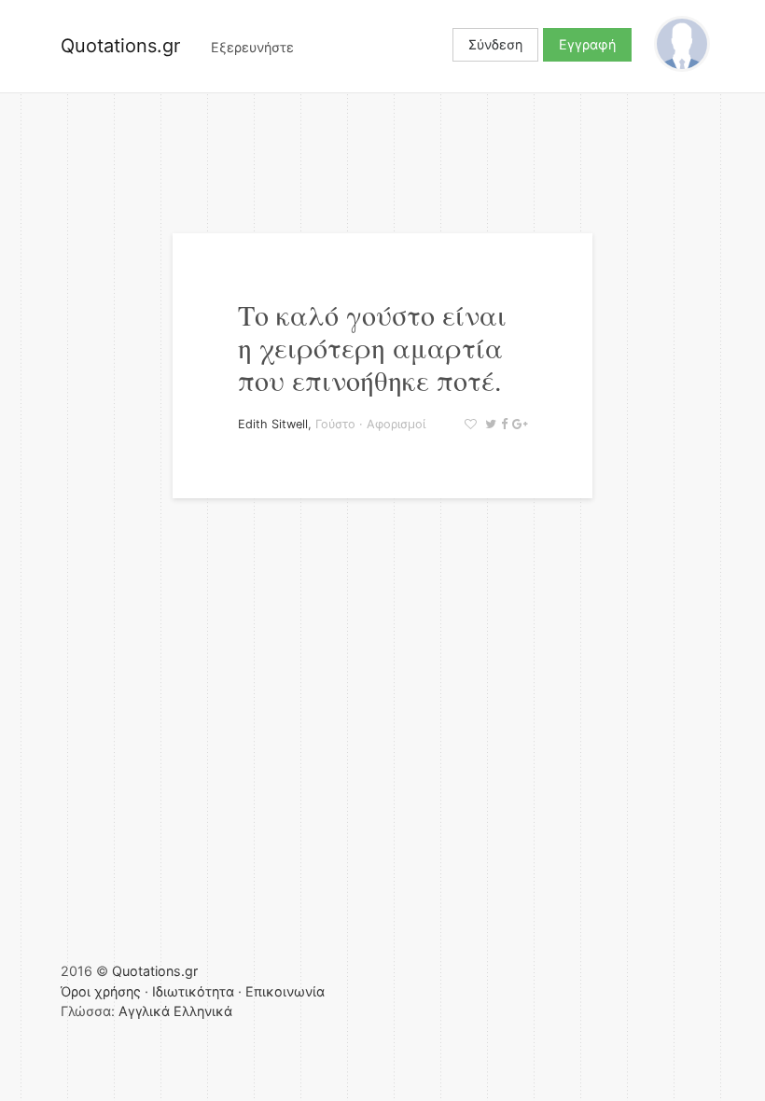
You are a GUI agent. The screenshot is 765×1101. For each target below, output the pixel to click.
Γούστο (335, 424)
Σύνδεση (495, 44)
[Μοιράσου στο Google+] (517, 424)
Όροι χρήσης (101, 991)
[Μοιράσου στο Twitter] (488, 424)
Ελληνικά (203, 1011)
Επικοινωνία (285, 991)
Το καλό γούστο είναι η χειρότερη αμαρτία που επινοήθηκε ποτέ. (372, 347)
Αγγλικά (144, 1011)
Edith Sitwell (273, 424)
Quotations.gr (120, 46)
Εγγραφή (587, 44)
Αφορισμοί (396, 424)
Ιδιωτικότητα (193, 991)
